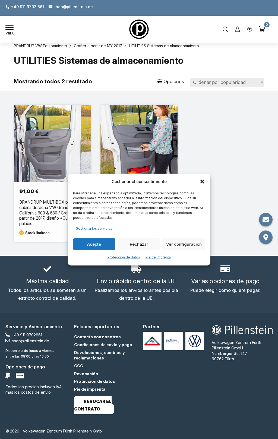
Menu (9, 33)
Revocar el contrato (93, 405)
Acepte (94, 244)
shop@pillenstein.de (30, 341)
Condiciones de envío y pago (103, 344)
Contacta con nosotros (97, 336)
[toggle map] (266, 237)
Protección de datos (124, 257)
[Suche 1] (225, 29)
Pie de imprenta (158, 257)
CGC (78, 366)
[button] (202, 181)
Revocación (86, 373)
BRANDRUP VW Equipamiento (40, 45)
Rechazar (139, 244)
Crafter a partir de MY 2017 (98, 45)
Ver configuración (184, 244)
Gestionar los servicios (94, 228)
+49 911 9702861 (27, 335)
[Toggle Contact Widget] (266, 219)
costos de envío (36, 392)
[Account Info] (237, 29)
